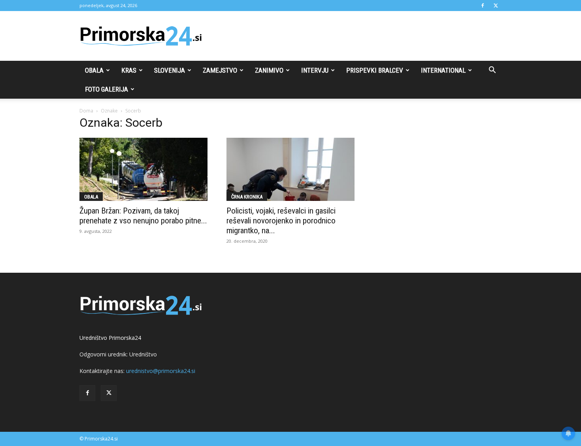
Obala (94, 70)
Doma (86, 110)
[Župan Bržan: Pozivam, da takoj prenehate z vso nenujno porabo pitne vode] (143, 169)
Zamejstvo (220, 70)
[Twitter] (496, 5)
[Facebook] (483, 5)
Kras (128, 70)
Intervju (314, 70)
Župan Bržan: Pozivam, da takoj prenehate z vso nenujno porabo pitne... (143, 215)
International (443, 70)
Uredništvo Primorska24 (110, 337)
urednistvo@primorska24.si (160, 371)
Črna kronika (246, 197)
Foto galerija (106, 89)
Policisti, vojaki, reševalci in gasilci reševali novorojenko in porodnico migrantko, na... (281, 220)
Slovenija (169, 70)
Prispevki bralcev (374, 70)
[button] (492, 71)
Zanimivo (269, 70)
